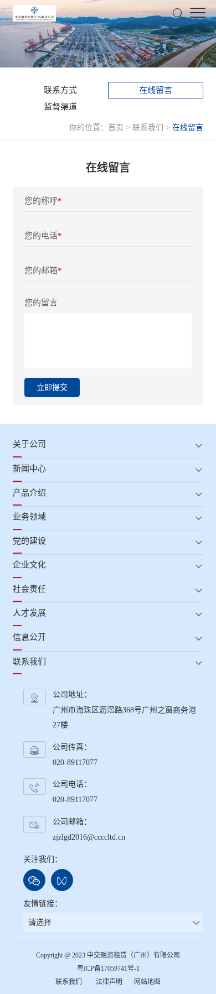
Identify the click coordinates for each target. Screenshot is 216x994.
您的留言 (41, 302)
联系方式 (60, 90)
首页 (116, 127)
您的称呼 (43, 200)
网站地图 (147, 982)
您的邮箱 (43, 270)
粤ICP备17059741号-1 (108, 968)
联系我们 (147, 127)
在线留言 (155, 90)
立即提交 (52, 387)
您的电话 (43, 235)
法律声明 (109, 982)
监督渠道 (60, 106)
